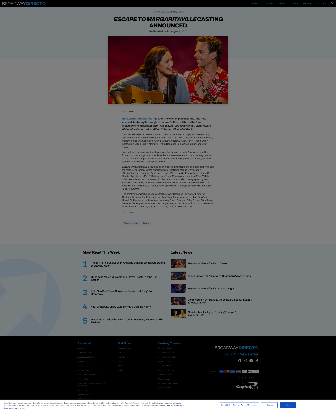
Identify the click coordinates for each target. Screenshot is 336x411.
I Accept (288, 405)
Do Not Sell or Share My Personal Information (239, 405)
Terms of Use (19, 408)
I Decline (269, 405)
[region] (168, 405)
